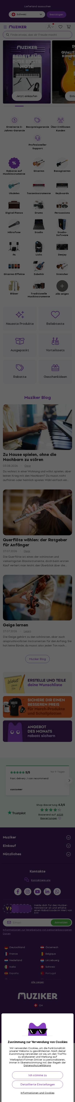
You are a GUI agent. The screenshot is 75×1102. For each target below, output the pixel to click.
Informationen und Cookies (37, 1093)
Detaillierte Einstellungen (37, 1084)
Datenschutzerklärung (37, 1065)
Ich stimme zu (37, 1075)
